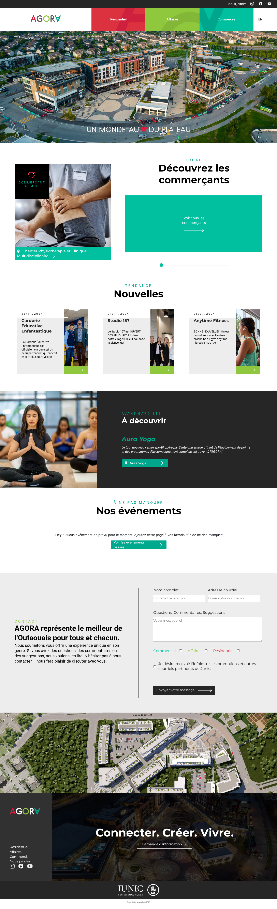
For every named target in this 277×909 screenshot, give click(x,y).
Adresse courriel (222, 590)
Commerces (226, 19)
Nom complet (166, 590)
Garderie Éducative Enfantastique (36, 326)
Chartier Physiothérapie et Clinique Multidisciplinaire (52, 253)
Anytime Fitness (211, 320)
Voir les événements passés (129, 544)
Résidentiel (118, 19)
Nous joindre (237, 4)
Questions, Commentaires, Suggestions (189, 612)
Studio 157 (118, 320)
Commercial (19, 857)
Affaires (172, 19)
